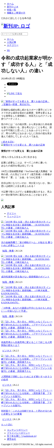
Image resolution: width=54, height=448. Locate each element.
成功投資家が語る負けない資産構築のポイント (25, 276)
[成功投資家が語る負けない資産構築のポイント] (27, 262)
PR (8, 50)
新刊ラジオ (12, 7)
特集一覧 (11, 10)
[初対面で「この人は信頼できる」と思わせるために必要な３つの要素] (27, 396)
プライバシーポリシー (18, 433)
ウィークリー (14, 216)
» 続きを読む (7, 142)
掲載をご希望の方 (16, 13)
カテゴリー (12, 45)
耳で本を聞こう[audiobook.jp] (21, 436)
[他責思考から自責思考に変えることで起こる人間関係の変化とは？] (27, 328)
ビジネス (7, 350)
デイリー (11, 213)
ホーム (10, 3)
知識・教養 (8, 251)
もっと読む (7, 424)
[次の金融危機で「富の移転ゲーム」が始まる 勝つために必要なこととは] (27, 228)
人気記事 (11, 42)
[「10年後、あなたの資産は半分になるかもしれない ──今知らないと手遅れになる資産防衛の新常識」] (27, 293)
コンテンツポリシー (17, 430)
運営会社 (11, 439)
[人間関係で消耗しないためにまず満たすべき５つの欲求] (27, 362)
